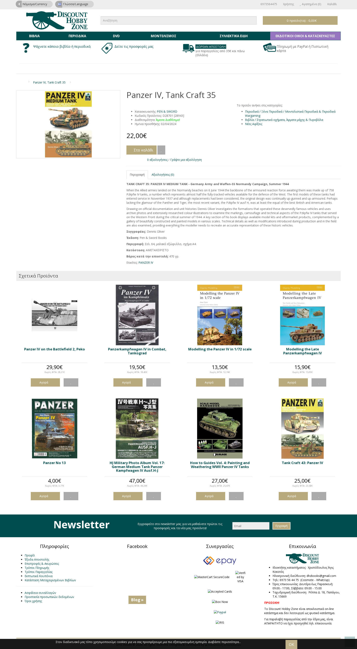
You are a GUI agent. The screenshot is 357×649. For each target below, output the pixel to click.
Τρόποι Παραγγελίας (38, 572)
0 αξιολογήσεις (157, 160)
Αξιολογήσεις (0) (163, 174)
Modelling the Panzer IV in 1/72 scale (220, 349)
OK (291, 644)
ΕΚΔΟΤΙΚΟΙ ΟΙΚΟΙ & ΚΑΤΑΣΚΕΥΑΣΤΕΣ (305, 36)
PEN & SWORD (167, 111)
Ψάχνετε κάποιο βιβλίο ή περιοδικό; (62, 46)
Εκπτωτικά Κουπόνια (38, 576)
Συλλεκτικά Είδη (234, 36)
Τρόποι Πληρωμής (37, 568)
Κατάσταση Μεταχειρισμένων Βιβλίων (50, 580)
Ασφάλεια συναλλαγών (40, 593)
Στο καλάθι (143, 150)
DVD (116, 36)
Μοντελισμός (163, 36)
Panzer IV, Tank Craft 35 (49, 82)
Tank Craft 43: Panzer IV (302, 462)
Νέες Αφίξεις (253, 124)
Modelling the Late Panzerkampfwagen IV (302, 351)
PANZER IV (145, 262)
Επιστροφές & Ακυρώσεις (42, 564)
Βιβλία (34, 36)
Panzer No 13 (54, 462)
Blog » (137, 600)
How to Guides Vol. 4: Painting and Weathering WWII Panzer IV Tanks (220, 464)
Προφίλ (30, 555)
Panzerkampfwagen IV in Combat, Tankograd (137, 351)
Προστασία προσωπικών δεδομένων (49, 597)
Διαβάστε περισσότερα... (224, 642)
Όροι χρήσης (33, 601)
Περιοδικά (77, 36)
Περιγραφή (137, 174)
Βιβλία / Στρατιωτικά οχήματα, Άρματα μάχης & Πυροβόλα (284, 120)
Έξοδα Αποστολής (37, 559)
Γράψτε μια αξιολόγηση (186, 160)
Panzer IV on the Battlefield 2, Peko (54, 349)
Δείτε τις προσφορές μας (134, 46)
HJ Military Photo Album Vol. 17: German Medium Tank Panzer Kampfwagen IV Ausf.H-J (137, 466)
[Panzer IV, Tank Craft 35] (68, 124)
